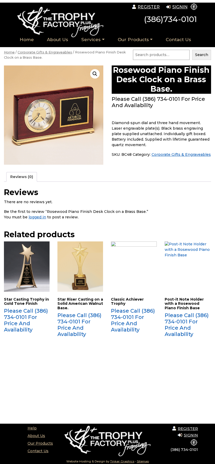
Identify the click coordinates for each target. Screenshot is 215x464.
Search (201, 54)
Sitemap (143, 461)
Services (91, 39)
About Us (57, 39)
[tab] (21, 177)
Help (32, 428)
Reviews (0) (21, 176)
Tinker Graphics (122, 461)
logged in (37, 217)
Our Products (133, 39)
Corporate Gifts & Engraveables (45, 52)
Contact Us (178, 39)
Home (27, 39)
